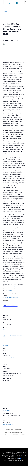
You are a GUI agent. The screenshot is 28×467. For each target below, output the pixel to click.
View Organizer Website (8, 358)
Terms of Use (18, 456)
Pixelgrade (14, 462)
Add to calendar (11, 305)
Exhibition (5, 330)
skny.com (15, 286)
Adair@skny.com (12, 291)
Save (4, 300)
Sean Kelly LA (6, 410)
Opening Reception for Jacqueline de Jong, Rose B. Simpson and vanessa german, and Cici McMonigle (19, 432)
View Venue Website (8, 424)
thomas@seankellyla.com (11, 297)
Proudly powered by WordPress (11, 460)
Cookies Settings (14, 458)
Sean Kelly (5, 345)
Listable (21, 460)
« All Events (6, 12)
